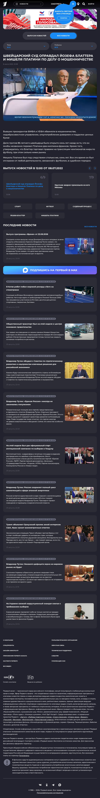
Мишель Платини (50, 215)
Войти (91, 4)
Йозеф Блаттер (17, 215)
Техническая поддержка (62, 650)
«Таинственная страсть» (44, 720)
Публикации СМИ (58, 661)
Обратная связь (58, 645)
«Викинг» (84, 717)
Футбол (50, 206)
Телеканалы (24, 756)
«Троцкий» (7, 720)
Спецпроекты (8, 645)
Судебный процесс (82, 206)
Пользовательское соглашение (64, 640)
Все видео (7, 666)
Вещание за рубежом (34, 682)
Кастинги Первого (10, 661)
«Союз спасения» (60, 717)
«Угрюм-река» (73, 717)
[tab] (36, 36)
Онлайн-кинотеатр (10, 650)
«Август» (23, 717)
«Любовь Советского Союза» (40, 717)
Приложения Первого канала (15, 656)
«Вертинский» (27, 720)
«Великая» (16, 720)
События (55, 656)
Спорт (18, 206)
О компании (8, 640)
